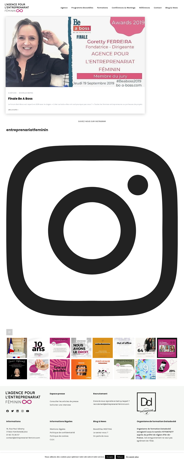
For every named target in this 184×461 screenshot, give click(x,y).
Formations (102, 7)
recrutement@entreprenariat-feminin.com (111, 404)
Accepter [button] (110, 457)
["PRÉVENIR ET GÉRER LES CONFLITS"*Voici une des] (103, 369)
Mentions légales (57, 429)
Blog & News (171, 7)
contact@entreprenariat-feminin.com (23, 438)
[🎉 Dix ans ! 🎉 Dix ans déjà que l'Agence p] (38, 348)
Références (144, 7)
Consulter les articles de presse (64, 401)
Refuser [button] (120, 457)
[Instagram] (22, 411)
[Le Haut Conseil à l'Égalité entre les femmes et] (167, 369)
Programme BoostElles (82, 7)
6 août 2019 (12, 93)
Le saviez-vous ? (100, 432)
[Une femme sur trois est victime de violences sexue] (81, 369)
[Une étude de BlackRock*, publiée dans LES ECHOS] (38, 369)
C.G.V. (52, 439)
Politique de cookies (59, 436)
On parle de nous (101, 436)
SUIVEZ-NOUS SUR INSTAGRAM (92, 121)
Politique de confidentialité (62, 432)
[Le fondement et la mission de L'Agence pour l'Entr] (146, 369)
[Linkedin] (17, 411)
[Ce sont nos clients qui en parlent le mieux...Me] (124, 369)
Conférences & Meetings (123, 7)
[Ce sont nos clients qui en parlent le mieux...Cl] (60, 348)
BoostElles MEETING (26, 93)
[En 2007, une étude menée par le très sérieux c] (167, 348)
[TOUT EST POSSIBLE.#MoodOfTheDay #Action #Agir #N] (60, 369)
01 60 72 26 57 (12, 435)
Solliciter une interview (60, 405)
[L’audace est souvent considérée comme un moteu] (146, 348)
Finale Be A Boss (20, 99)
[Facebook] (7, 411)
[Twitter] (12, 411)
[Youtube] (27, 411)
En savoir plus (132, 457)
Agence (64, 7)
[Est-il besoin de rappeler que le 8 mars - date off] (81, 348)
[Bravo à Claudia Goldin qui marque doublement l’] (17, 369)
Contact (158, 7)
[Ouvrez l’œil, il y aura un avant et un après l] (17, 348)
